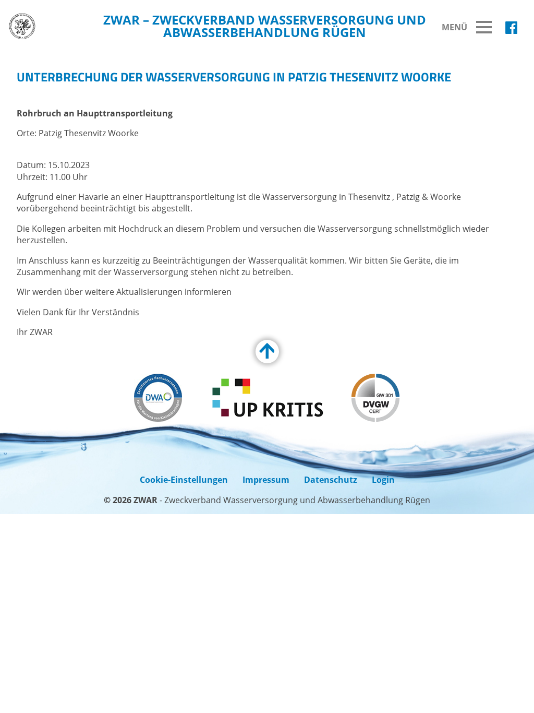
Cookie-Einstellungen (184, 479)
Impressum (265, 479)
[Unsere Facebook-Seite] (511, 27)
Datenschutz (330, 479)
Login (383, 479)
